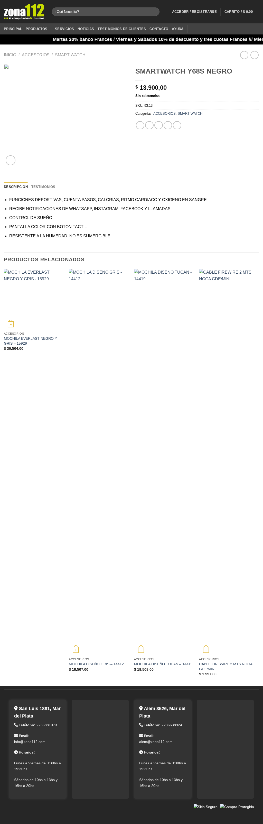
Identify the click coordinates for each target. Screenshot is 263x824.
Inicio (10, 55)
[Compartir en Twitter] (149, 125)
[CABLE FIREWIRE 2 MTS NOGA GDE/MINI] (229, 462)
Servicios (64, 29)
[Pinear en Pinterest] (168, 125)
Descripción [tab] (16, 187)
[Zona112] (24, 12)
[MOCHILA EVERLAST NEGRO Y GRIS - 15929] (34, 299)
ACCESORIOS (36, 55)
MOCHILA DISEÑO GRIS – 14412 (96, 664)
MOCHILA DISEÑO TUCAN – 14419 (163, 664)
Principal (13, 29)
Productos (36, 29)
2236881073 (46, 725)
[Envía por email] (158, 125)
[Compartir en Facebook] (140, 125)
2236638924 (172, 725)
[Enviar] (155, 11)
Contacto (158, 29)
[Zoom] (11, 160)
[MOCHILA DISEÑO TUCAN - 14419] (164, 462)
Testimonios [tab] (43, 187)
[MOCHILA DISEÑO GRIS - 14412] (99, 462)
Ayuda (177, 29)
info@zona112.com (29, 742)
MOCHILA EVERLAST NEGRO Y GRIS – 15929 (30, 340)
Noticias (86, 29)
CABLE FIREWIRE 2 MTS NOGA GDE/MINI (225, 666)
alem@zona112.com (156, 742)
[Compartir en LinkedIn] (177, 125)
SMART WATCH (70, 55)
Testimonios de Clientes (122, 29)
